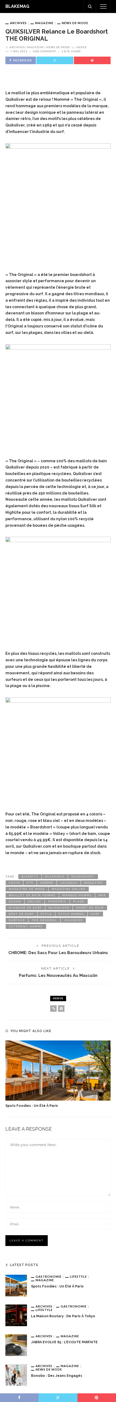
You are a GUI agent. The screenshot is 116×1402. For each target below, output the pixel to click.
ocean (15, 901)
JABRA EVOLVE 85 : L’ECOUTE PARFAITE (64, 1342)
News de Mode (75, 23)
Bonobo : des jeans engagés (56, 1376)
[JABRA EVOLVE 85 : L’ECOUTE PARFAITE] (16, 1344)
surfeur (17, 920)
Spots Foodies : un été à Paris (31, 1106)
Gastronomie (49, 1276)
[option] (58, 1074)
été (30, 882)
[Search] (90, 6)
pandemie (57, 901)
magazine (93, 882)
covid (14, 882)
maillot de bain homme (32, 895)
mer (102, 895)
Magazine (44, 23)
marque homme (77, 895)
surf (95, 913)
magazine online (69, 888)
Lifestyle (78, 1276)
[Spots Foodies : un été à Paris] (58, 1070)
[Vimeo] (61, 1008)
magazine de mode (27, 888)
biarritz (30, 876)
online (34, 901)
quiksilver (59, 907)
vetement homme (26, 926)
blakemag (54, 876)
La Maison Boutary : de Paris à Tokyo (63, 1316)
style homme (71, 913)
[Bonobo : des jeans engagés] (16, 1374)
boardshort (83, 876)
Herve (81, 47)
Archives (18, 23)
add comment (44, 51)
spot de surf (21, 913)
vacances (73, 920)
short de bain (90, 907)
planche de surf (25, 907)
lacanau (68, 882)
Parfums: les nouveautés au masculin (58, 975)
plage (78, 901)
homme (46, 882)
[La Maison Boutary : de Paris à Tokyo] (16, 1315)
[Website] (53, 1008)
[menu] (103, 6)
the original (44, 920)
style (46, 913)
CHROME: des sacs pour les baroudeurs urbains (58, 952)
